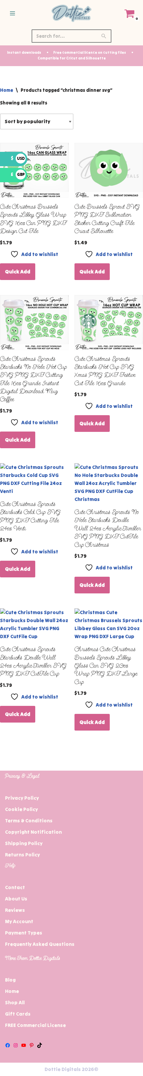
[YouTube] (23, 1045)
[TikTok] (39, 1045)
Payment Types (23, 932)
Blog (10, 980)
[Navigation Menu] (12, 13)
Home (6, 90)
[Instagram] (15, 1045)
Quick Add (17, 271)
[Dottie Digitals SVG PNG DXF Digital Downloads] (71, 13)
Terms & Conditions (29, 820)
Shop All (15, 1002)
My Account (19, 921)
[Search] (103, 36)
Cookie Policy (21, 809)
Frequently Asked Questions (39, 944)
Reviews (15, 910)
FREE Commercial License (35, 1025)
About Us (16, 898)
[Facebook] (7, 1045)
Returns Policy (22, 854)
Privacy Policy (22, 798)
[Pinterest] (31, 1045)
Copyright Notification (33, 832)
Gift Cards (18, 1014)
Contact (15, 887)
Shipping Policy (24, 843)
